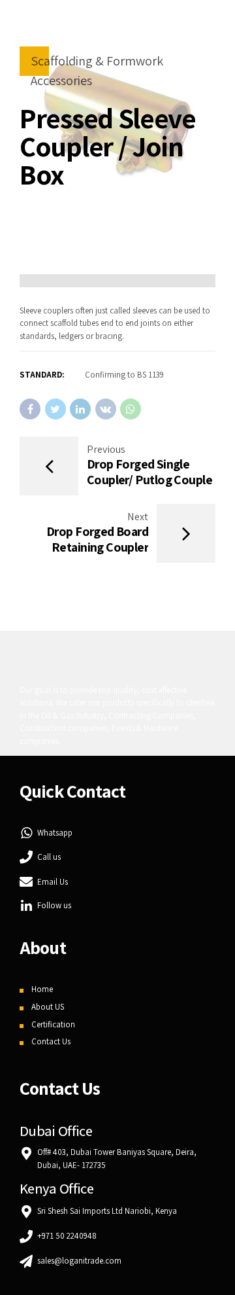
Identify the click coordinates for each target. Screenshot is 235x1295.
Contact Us (50, 1041)
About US (47, 1006)
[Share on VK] (105, 409)
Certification (53, 1024)
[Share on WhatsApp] (130, 409)
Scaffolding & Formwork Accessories (97, 70)
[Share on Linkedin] (80, 409)
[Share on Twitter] (55, 409)
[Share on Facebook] (30, 409)
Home (42, 989)
